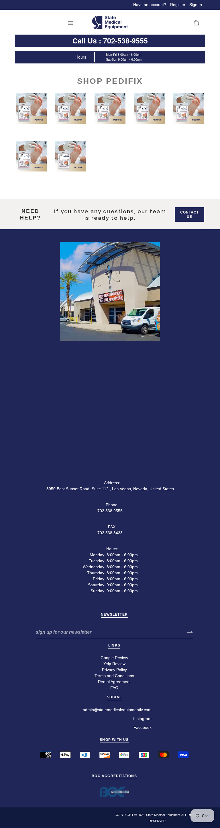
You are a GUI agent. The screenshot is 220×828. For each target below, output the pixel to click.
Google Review (114, 657)
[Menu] (72, 22)
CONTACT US (189, 214)
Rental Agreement (114, 681)
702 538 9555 (110, 510)
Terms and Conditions (114, 675)
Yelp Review (114, 663)
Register (177, 4)
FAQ (114, 687)
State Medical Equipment (163, 815)
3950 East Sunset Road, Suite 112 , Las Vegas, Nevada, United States (110, 488)
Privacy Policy (114, 669)
